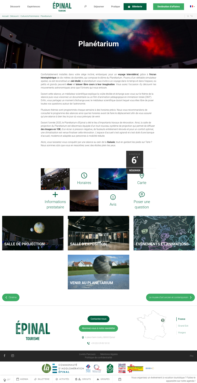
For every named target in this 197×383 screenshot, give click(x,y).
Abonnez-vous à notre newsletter (98, 328)
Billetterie (43, 379)
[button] (15, 6)
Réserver (134, 170)
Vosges (182, 332)
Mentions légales (109, 354)
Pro (191, 356)
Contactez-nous (98, 318)
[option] (157, 379)
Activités (64, 379)
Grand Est (183, 325)
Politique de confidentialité (98, 357)
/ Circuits (84, 379)
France (181, 319)
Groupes (105, 379)
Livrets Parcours (87, 354)
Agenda (24, 379)
